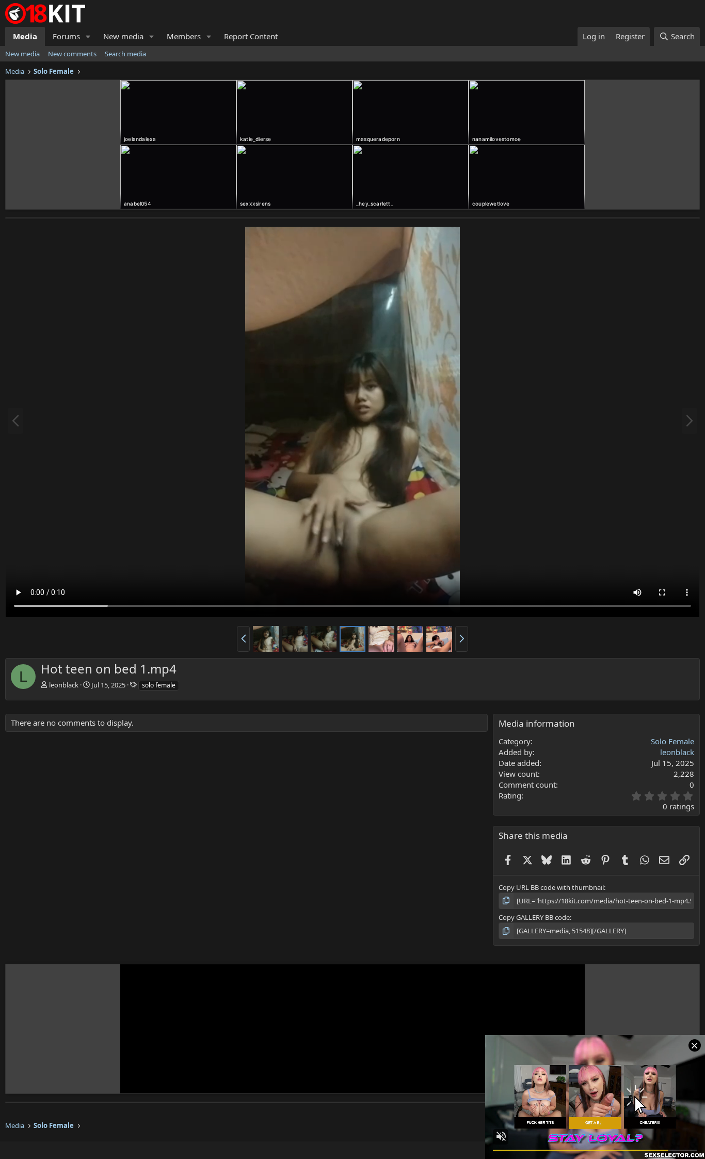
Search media (125, 53)
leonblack (63, 685)
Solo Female (672, 741)
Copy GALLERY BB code (534, 917)
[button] (88, 36)
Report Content (251, 36)
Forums (66, 36)
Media (25, 36)
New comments (72, 53)
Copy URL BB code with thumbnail (551, 887)
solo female (158, 685)
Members (184, 36)
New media (123, 36)
